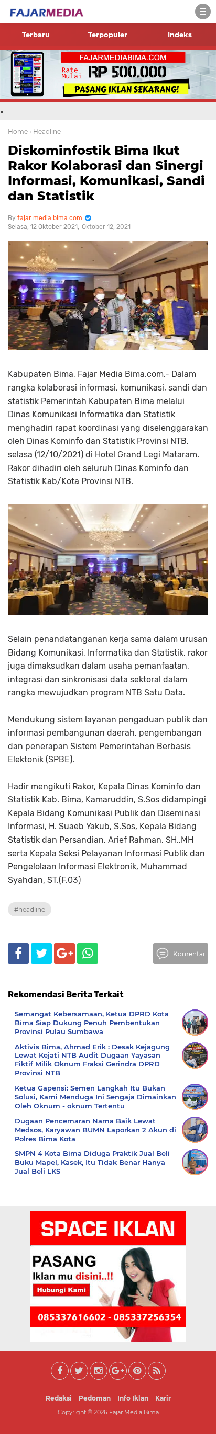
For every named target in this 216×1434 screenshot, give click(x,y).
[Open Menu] (203, 11)
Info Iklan (132, 1398)
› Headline (45, 131)
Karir (163, 1398)
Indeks (180, 34)
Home (18, 131)
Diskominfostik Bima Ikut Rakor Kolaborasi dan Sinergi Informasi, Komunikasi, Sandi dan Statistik (106, 173)
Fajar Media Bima (134, 1412)
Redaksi (59, 1398)
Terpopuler (107, 34)
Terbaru (36, 34)
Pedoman (95, 1398)
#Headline (29, 909)
